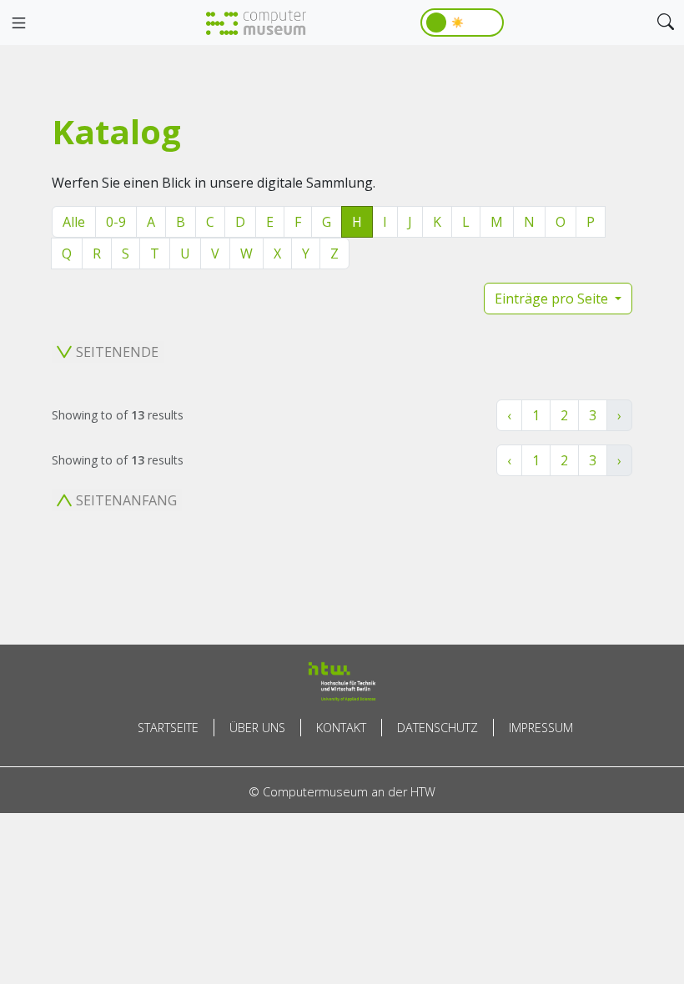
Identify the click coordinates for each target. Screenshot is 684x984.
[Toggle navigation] (18, 23)
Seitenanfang (126, 500)
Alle (74, 222)
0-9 (116, 222)
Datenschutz (437, 727)
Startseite (168, 727)
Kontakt (341, 727)
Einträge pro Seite (553, 298)
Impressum (541, 727)
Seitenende (117, 352)
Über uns (257, 727)
